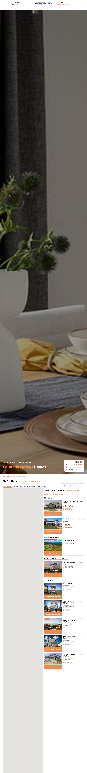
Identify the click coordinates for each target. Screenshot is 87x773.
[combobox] (30, 481)
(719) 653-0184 (74, 542)
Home (4, 476)
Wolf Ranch (48, 580)
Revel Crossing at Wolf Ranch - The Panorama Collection (69, 637)
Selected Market (61, 2)
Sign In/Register (76, 8)
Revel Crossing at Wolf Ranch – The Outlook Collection (69, 620)
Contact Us (60, 8)
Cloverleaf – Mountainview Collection (70, 502)
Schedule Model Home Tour (53, 514)
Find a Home (8, 8)
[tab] (7, 486)
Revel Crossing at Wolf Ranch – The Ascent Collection (69, 602)
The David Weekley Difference (23, 8)
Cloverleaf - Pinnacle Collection (69, 519)
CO (15, 476)
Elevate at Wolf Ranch (69, 583)
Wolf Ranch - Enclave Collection (69, 655)
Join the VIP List (53, 553)
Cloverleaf (48, 498)
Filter (74, 485)
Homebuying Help (39, 8)
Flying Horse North (51, 537)
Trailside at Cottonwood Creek (56, 559)
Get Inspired (51, 8)
